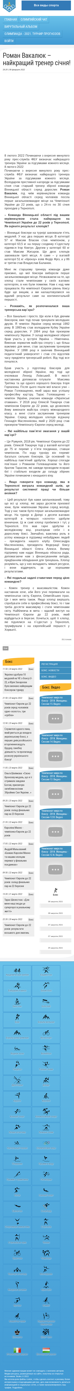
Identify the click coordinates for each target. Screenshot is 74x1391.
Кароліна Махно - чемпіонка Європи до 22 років (17, 831)
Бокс (6, 648)
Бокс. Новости (50, 670)
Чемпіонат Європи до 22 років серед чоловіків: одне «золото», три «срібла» (17, 709)
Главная (10, 19)
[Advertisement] (37, 113)
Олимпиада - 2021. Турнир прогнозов (32, 34)
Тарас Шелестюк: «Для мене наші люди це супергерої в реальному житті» (17, 905)
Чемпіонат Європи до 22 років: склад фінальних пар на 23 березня (17, 810)
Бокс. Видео (48, 676)
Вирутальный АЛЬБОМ (20, 26)
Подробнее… (18, 1388)
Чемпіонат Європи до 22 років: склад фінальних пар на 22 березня (17, 882)
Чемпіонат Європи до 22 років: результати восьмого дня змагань (17, 928)
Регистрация (49, 664)
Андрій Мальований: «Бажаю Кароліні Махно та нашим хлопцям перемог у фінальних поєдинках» (17, 857)
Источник (66, 639)
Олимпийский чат (34, 19)
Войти (8, 41)
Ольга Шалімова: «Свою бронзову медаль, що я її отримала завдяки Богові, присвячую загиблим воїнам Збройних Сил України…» (18, 783)
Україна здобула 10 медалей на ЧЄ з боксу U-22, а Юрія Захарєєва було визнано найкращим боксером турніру (18, 682)
